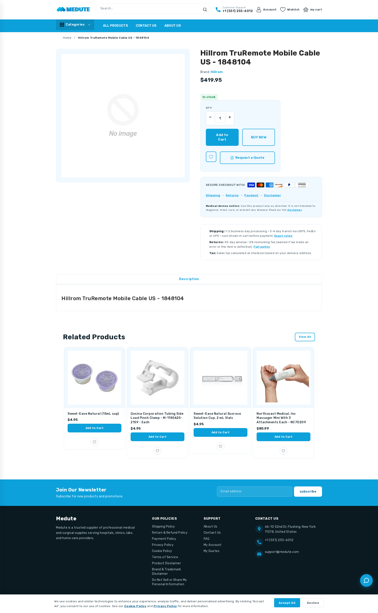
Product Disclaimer (166, 563)
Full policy (262, 246)
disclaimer (294, 209)
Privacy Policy (162, 545)
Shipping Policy (163, 526)
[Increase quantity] (229, 116)
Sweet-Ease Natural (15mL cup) (93, 414)
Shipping (213, 195)
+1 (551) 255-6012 (279, 540)
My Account (213, 545)
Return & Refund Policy (169, 533)
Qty (209, 107)
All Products (115, 26)
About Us (172, 26)
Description (189, 279)
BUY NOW (258, 137)
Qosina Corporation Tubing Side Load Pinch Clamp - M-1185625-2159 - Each (157, 418)
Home (67, 37)
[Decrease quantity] (210, 116)
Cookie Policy (162, 551)
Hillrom (217, 72)
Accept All (287, 602)
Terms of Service (165, 557)
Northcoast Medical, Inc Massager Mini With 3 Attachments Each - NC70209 (281, 418)
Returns (232, 195)
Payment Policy (164, 539)
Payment (251, 195)
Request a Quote (249, 158)
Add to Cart (95, 428)
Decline (313, 602)
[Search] (205, 10)
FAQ (207, 539)
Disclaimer (272, 195)
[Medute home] (73, 9)
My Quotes (212, 551)
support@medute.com (282, 552)
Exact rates (283, 235)
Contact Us (146, 26)
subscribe (308, 491)
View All (305, 336)
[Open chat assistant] (366, 580)
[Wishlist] (211, 157)
